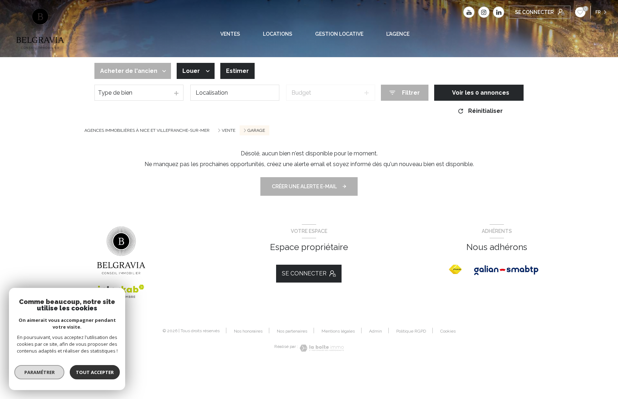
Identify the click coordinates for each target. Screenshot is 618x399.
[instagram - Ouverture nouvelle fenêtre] (484, 12)
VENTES (230, 33)
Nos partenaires (292, 331)
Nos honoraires (248, 331)
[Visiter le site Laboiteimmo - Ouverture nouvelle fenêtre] (321, 348)
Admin (375, 331)
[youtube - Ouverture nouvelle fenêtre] (469, 12)
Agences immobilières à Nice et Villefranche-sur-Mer (147, 130)
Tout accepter (95, 372)
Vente (228, 130)
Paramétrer (39, 372)
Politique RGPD (411, 331)
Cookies (448, 331)
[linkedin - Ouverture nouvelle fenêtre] (498, 12)
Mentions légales (338, 331)
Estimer (237, 71)
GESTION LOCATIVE (339, 33)
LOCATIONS (277, 33)
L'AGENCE (397, 33)
